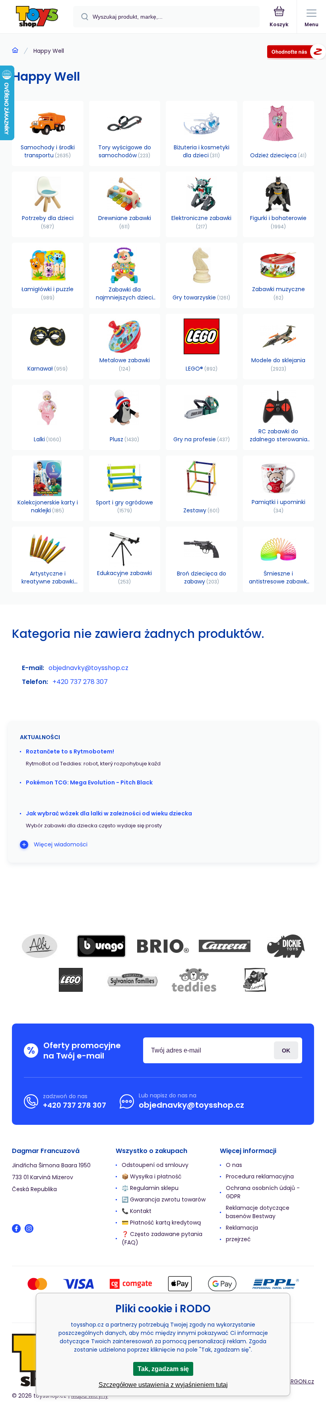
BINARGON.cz (296, 1381)
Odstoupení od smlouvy (155, 1165)
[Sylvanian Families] (132, 980)
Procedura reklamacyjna (260, 1176)
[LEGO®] (71, 980)
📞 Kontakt (136, 1211)
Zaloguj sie (286, 1050)
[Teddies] (194, 980)
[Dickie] (286, 946)
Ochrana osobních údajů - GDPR (263, 1192)
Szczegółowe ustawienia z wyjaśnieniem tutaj (163, 1384)
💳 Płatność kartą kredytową (161, 1222)
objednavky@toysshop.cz (88, 667)
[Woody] (255, 980)
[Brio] (163, 946)
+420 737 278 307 (80, 681)
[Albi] (40, 946)
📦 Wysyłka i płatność (152, 1176)
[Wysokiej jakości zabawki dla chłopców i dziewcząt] (15, 50)
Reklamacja (242, 1228)
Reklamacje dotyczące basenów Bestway (257, 1212)
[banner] (37, 17)
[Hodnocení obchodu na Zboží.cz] (296, 53)
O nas (234, 1165)
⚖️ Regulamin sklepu (150, 1188)
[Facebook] (16, 1228)
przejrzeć (238, 1239)
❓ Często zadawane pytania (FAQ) (162, 1238)
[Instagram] (29, 1228)
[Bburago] (101, 946)
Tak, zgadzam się (163, 1369)
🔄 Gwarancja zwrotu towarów (164, 1199)
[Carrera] (224, 946)
